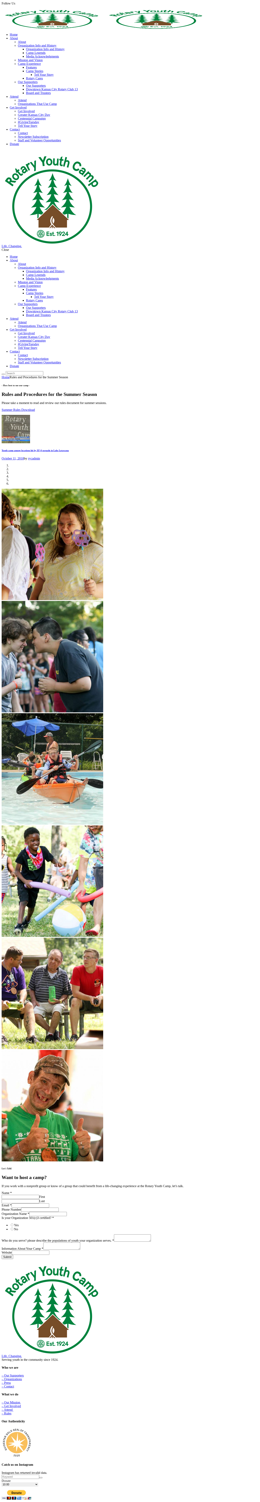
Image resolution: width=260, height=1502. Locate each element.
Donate (6, 1480)
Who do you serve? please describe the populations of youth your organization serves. (58, 1240)
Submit (7, 1256)
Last (42, 1201)
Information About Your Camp (22, 1248)
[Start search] (3, 374)
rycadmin (34, 458)
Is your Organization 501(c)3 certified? (28, 1218)
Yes (16, 1225)
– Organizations (12, 1379)
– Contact (8, 1386)
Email (7, 1205)
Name (7, 1193)
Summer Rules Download (18, 410)
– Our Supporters (13, 1375)
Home (6, 377)
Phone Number (11, 1209)
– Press (6, 1382)
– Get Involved (11, 1406)
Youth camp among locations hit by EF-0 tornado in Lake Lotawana (35, 450)
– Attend (7, 1409)
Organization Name (15, 1213)
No (16, 1229)
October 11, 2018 (13, 458)
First (42, 1196)
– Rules (6, 1413)
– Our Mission (11, 1402)
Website (7, 1252)
